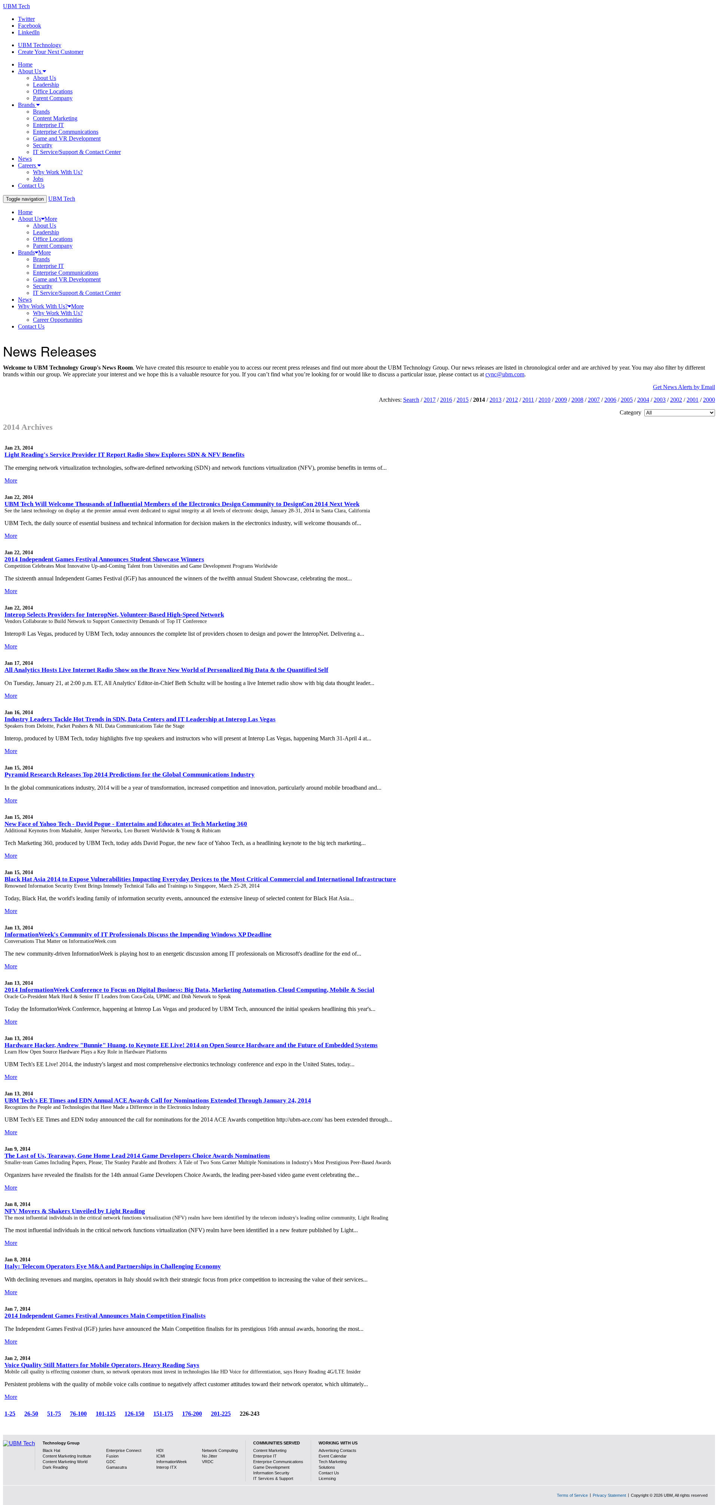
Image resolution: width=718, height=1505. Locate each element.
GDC (111, 1461)
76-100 (78, 1413)
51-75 (54, 1413)
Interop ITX (166, 1467)
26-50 (31, 1413)
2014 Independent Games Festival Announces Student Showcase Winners (104, 559)
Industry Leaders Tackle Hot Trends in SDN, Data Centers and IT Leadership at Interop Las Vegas (140, 719)
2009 (561, 400)
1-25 (9, 1413)
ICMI (160, 1456)
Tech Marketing (333, 1461)
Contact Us (329, 1473)
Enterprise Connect (123, 1450)
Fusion (112, 1456)
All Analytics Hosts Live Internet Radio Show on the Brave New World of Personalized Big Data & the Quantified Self (166, 669)
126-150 (134, 1413)
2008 (577, 400)
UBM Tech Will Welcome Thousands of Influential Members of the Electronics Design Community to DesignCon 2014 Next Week (181, 504)
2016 (446, 400)
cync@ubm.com (504, 374)
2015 (463, 400)
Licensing (327, 1478)
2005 (627, 400)
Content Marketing (269, 1450)
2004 (643, 400)
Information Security (271, 1473)
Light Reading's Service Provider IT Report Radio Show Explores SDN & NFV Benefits (124, 454)
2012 (512, 400)
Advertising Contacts (337, 1450)
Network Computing (220, 1450)
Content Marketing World (65, 1461)
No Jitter (209, 1456)
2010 (544, 400)
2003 (660, 400)
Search (411, 400)
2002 (676, 400)
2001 (693, 400)
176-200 (192, 1413)
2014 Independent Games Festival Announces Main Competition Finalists (105, 1315)
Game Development (271, 1467)
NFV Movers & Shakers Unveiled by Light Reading (74, 1211)
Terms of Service (572, 1495)
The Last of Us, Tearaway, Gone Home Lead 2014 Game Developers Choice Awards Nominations (137, 1155)
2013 (495, 400)
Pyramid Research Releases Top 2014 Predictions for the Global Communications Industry (129, 774)
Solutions (327, 1467)
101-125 (106, 1413)
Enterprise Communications (278, 1461)
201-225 (221, 1413)
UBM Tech (16, 6)
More (10, 480)
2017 (430, 400)
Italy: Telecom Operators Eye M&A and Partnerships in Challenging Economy (112, 1266)
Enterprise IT (265, 1456)
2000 (709, 400)
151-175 (163, 1413)
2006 (610, 400)
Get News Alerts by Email (684, 387)
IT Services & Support (273, 1478)
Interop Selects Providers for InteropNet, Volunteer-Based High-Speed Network (114, 614)
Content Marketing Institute (67, 1456)
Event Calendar (333, 1456)
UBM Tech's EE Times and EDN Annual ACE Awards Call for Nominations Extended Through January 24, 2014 (157, 1100)
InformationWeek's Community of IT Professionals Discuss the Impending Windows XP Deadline (137, 934)
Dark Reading (55, 1467)
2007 (594, 400)
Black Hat (51, 1450)
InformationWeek (171, 1461)
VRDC (208, 1461)
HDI (159, 1450)
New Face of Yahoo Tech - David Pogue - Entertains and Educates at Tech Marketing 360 (125, 823)
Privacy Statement (609, 1495)
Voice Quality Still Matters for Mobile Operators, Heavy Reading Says (101, 1365)
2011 (528, 400)
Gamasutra (116, 1467)
